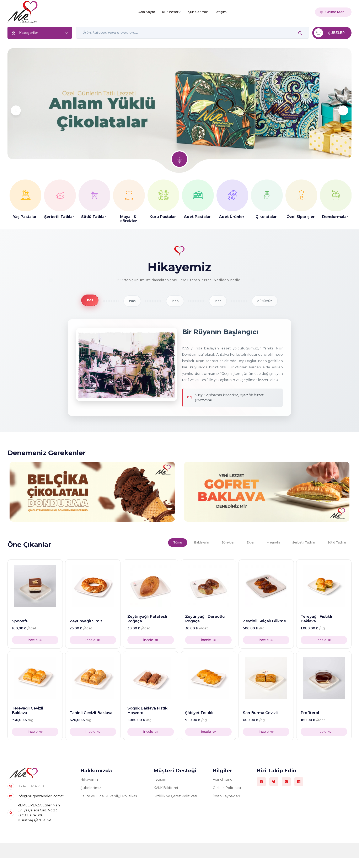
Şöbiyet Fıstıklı (199, 713)
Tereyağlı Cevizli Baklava (27, 710)
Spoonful (21, 621)
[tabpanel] (179, 648)
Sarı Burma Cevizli (260, 713)
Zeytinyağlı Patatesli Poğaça (147, 618)
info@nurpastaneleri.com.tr (40, 796)
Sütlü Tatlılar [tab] (336, 542)
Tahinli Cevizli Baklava (91, 713)
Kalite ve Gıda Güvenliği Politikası (109, 796)
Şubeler (336, 33)
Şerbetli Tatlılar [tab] (303, 542)
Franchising (222, 779)
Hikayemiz (89, 779)
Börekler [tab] (228, 542)
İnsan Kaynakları (226, 796)
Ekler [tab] (250, 542)
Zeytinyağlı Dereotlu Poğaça (205, 618)
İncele (33, 640)
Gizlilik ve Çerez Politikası (175, 796)
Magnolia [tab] (273, 542)
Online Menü (336, 12)
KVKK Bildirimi (166, 788)
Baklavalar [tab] (201, 542)
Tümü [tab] (177, 542)
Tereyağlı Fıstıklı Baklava (316, 618)
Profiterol (310, 713)
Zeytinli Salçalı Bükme (264, 621)
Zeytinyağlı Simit (86, 621)
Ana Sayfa (146, 12)
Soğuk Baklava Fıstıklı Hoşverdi (148, 710)
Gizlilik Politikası (227, 788)
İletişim (220, 12)
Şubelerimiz (198, 12)
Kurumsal (170, 12)
